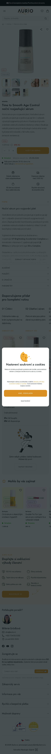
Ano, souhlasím (25, 393)
